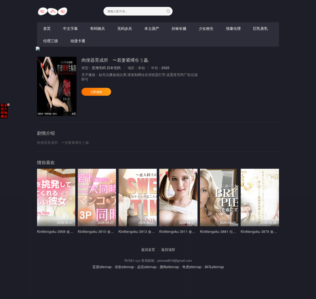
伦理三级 (50, 40)
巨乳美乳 (260, 28)
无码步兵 (124, 28)
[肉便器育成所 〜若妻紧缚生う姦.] (57, 86)
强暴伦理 (233, 28)
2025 (165, 67)
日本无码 (113, 67)
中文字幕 (70, 28)
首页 (47, 28)
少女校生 (206, 28)
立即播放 (96, 92)
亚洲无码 (99, 67)
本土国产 (151, 28)
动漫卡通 (77, 40)
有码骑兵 (97, 28)
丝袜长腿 (179, 28)
